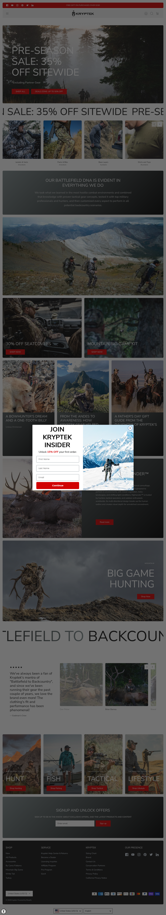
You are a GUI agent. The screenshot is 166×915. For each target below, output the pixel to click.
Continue (57, 485)
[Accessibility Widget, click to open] (3, 911)
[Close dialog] (130, 428)
